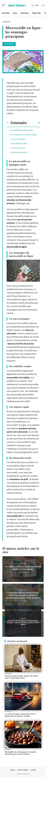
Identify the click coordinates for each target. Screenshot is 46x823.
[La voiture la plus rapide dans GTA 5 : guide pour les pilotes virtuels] (23, 696)
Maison (7, 749)
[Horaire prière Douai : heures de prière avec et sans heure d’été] (23, 658)
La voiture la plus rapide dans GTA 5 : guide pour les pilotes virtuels (21, 715)
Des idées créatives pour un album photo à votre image (23, 568)
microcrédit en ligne (17, 246)
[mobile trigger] (4, 5)
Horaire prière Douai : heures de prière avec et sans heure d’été (21, 676)
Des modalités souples (19, 143)
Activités (23, 618)
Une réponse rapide (18, 148)
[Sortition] (17, 5)
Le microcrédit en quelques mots (21, 130)
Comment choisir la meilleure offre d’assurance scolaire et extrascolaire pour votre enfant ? (23, 595)
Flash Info (23, 563)
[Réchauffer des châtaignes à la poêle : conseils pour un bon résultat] (23, 734)
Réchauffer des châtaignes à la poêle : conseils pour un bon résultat (21, 753)
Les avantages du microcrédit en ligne (23, 134)
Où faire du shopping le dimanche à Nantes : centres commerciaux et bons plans (23, 622)
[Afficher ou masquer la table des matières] (33, 123)
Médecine (8, 673)
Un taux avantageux (18, 139)
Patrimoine (9, 44)
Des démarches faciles (19, 152)
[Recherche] (32, 5)
